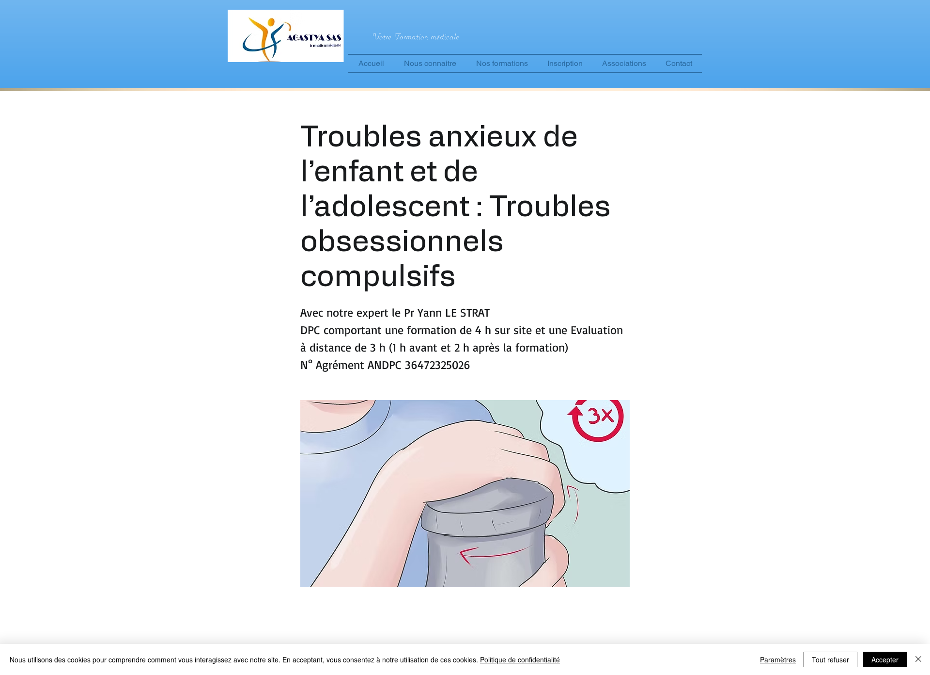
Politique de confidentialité (520, 659)
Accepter (885, 659)
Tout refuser (830, 659)
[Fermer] (918, 659)
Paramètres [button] (778, 659)
